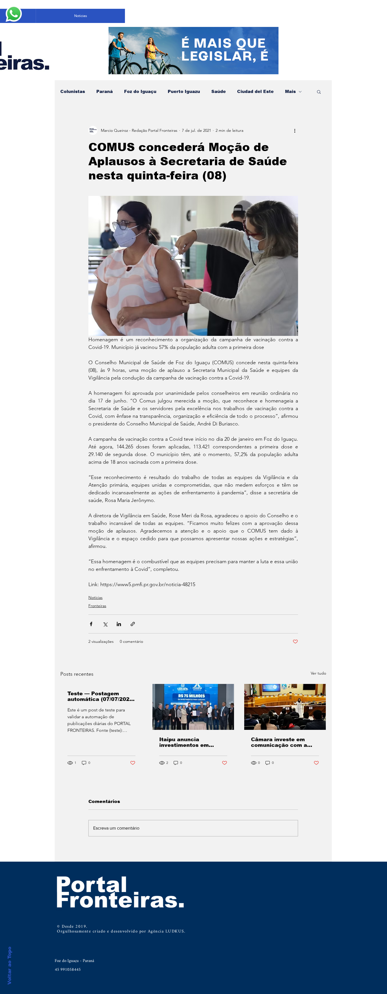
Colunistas (72, 91)
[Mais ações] (294, 130)
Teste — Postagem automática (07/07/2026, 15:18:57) (101, 696)
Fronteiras (97, 605)
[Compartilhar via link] (132, 624)
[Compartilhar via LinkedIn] (119, 624)
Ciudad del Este (255, 91)
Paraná (104, 91)
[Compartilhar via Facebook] (91, 624)
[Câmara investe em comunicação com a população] (285, 707)
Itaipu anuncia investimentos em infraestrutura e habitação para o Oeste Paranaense (191, 742)
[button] (319, 91)
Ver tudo (318, 673)
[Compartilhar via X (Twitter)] (105, 624)
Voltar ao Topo (9, 966)
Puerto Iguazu (184, 91)
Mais (290, 91)
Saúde (218, 91)
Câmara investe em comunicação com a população (279, 742)
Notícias (95, 597)
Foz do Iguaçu (140, 91)
